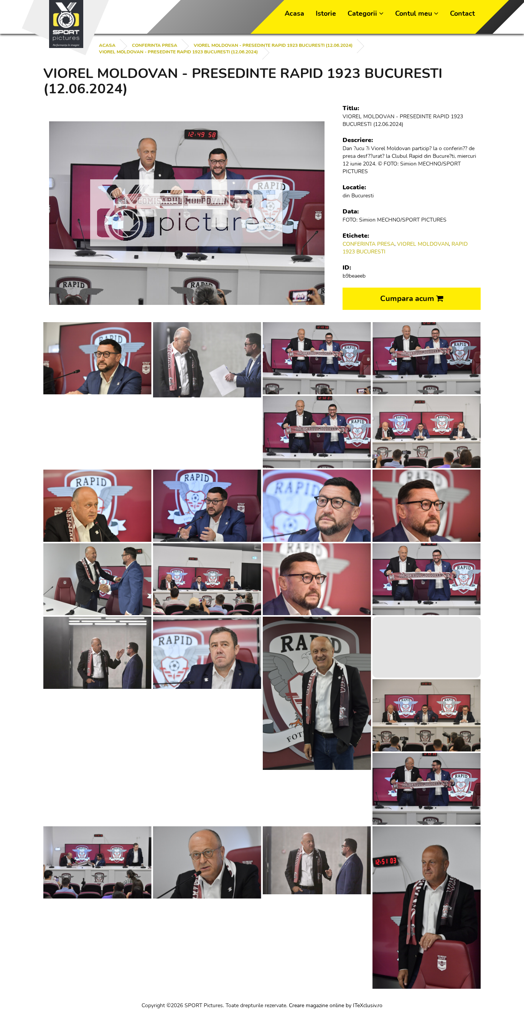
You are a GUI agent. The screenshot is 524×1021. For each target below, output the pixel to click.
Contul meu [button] (414, 13)
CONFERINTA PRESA (154, 45)
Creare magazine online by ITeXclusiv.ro (335, 1005)
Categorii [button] (363, 13)
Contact (462, 13)
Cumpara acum (408, 298)
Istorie (326, 13)
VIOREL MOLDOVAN (423, 244)
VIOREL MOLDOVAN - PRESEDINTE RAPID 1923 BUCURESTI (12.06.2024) (273, 45)
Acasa (294, 13)
